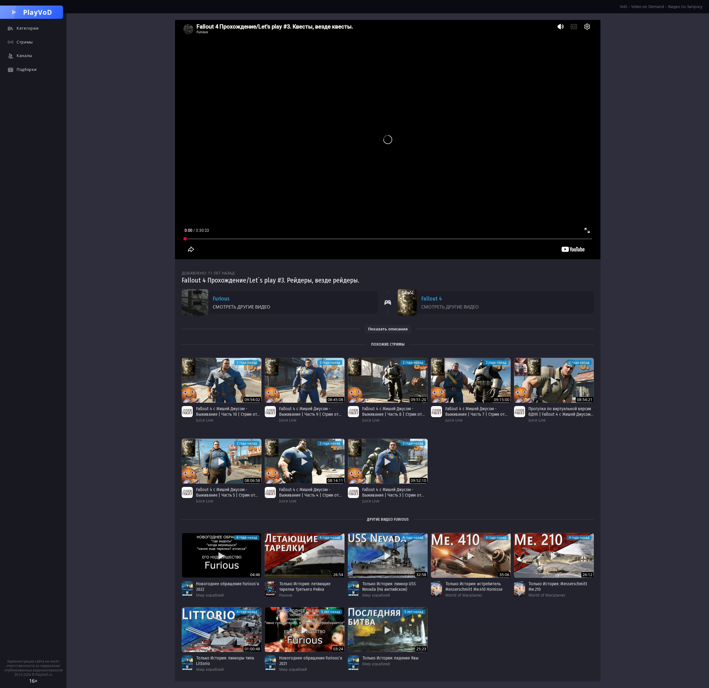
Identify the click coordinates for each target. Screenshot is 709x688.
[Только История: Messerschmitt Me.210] (554, 555)
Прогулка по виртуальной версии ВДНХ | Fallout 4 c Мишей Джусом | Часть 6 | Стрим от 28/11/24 (560, 414)
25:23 (421, 648)
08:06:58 (252, 480)
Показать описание (388, 329)
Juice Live (204, 420)
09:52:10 (418, 480)
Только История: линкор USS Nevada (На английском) (389, 586)
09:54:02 (252, 399)
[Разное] (270, 589)
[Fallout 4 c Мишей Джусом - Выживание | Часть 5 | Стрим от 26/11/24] (221, 461)
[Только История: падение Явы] (388, 629)
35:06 (504, 574)
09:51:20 (418, 399)
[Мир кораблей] (187, 589)
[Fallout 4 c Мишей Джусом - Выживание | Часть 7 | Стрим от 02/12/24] (471, 380)
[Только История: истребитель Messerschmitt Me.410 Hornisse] (471, 555)
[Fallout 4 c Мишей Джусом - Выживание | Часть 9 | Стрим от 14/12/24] (305, 380)
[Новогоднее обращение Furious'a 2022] (221, 555)
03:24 (338, 648)
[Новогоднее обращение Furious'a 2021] (305, 629)
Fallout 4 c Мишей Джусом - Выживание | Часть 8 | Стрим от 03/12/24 (392, 414)
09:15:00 (501, 399)
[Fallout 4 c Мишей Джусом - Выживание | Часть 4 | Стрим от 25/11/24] (305, 461)
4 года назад (247, 537)
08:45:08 (335, 399)
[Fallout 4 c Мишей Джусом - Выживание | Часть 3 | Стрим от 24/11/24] (388, 461)
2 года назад (247, 362)
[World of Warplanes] (436, 589)
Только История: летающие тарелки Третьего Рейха (304, 586)
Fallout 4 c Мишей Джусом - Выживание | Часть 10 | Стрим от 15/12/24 (226, 414)
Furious (221, 298)
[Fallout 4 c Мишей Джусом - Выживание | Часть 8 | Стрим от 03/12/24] (388, 380)
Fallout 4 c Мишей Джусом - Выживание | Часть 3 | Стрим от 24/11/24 (391, 495)
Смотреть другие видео (241, 307)
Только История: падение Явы (390, 658)
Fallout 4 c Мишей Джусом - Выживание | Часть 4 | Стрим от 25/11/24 (309, 495)
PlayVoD (37, 12)
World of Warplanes (463, 595)
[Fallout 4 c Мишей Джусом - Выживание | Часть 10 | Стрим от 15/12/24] (221, 380)
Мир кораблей (210, 595)
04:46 (255, 574)
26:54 (338, 574)
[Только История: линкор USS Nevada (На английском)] (388, 555)
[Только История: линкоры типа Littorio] (221, 629)
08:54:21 (584, 399)
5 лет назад (330, 611)
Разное (285, 595)
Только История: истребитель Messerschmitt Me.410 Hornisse (473, 586)
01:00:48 (252, 648)
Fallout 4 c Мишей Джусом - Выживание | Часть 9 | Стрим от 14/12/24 (308, 414)
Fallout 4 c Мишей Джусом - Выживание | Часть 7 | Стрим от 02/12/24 (475, 414)
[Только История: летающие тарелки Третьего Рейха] (305, 555)
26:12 (587, 574)
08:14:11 (335, 480)
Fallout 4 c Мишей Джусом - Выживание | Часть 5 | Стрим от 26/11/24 (225, 495)
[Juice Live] (187, 411)
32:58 (421, 574)
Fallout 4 (431, 298)
